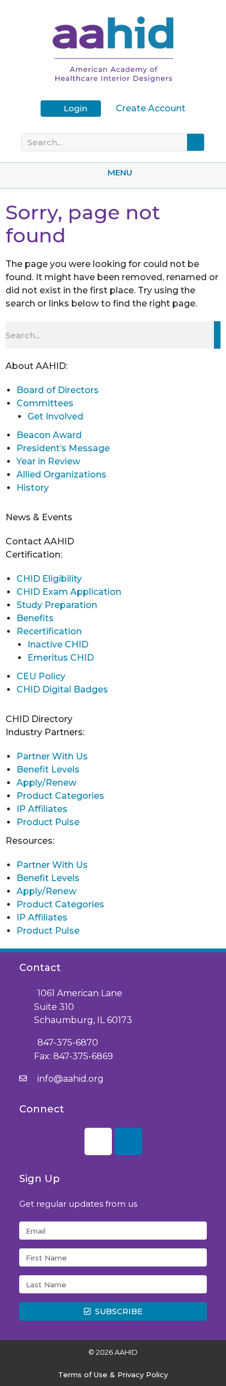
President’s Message (63, 448)
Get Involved (55, 416)
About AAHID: (36, 366)
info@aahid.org (70, 1078)
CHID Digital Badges (62, 689)
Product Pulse (48, 822)
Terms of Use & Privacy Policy (113, 1374)
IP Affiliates (41, 809)
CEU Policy (40, 676)
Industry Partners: (44, 732)
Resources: (29, 841)
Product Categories (60, 796)
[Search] (195, 142)
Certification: (33, 554)
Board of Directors (57, 390)
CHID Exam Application (68, 592)
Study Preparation (56, 605)
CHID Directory (38, 719)
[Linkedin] (128, 1141)
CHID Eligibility (49, 578)
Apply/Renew (46, 782)
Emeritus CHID (60, 657)
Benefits (35, 618)
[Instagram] (98, 1141)
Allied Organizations (61, 474)
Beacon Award (49, 435)
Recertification (49, 631)
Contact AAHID (39, 541)
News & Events (38, 517)
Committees (45, 403)
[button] (113, 172)
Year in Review (48, 461)
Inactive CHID (57, 644)
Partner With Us (52, 756)
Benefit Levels (48, 769)
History (32, 487)
